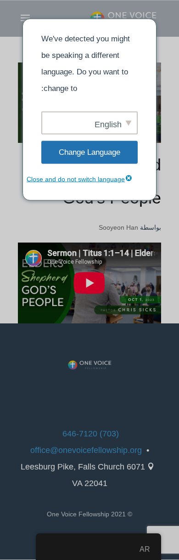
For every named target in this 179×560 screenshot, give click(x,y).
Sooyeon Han (118, 227)
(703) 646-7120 (90, 433)
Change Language (89, 151)
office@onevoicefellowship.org (86, 450)
